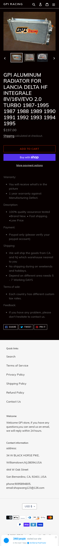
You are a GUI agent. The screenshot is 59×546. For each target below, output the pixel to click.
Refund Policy (15, 392)
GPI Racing (13, 4)
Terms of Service (17, 365)
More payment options (29, 165)
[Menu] (53, 4)
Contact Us (13, 401)
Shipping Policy (16, 383)
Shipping (8, 135)
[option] (16, 57)
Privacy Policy (15, 374)
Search (11, 356)
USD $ (28, 506)
